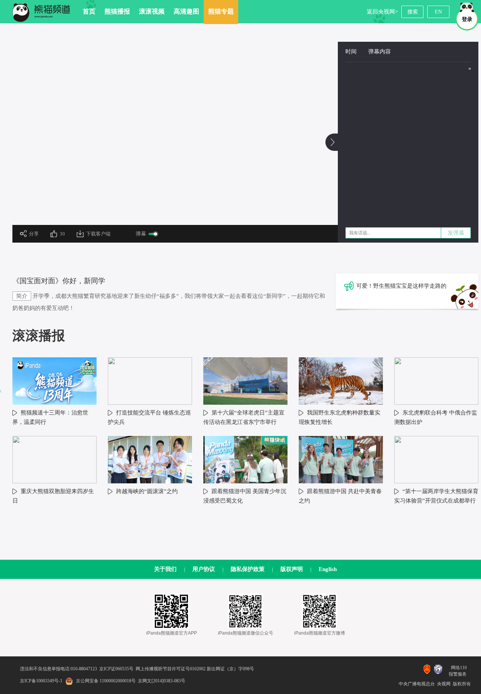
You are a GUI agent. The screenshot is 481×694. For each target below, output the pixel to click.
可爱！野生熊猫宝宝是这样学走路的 (401, 286)
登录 (467, 19)
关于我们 (165, 569)
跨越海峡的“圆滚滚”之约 (147, 491)
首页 (89, 11)
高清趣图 (186, 11)
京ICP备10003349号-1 (41, 680)
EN (438, 12)
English (328, 569)
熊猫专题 (221, 11)
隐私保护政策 (248, 569)
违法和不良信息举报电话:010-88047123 (58, 668)
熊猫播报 (117, 11)
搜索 (412, 12)
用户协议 (203, 569)
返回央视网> (382, 12)
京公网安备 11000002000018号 (106, 680)
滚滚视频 (152, 11)
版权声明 (291, 569)
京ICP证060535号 (116, 668)
